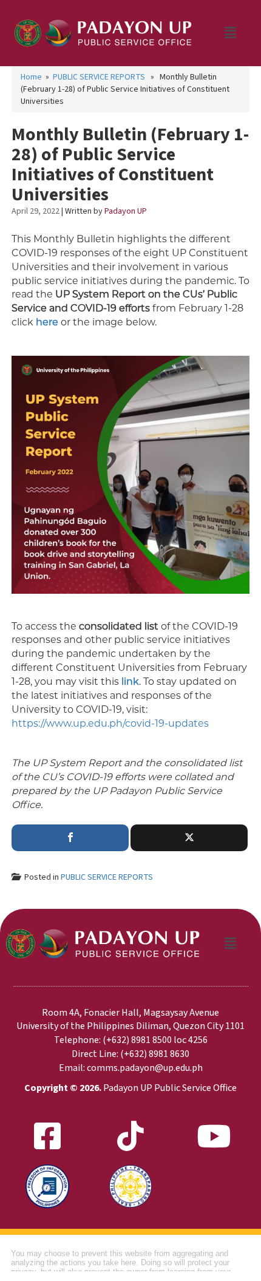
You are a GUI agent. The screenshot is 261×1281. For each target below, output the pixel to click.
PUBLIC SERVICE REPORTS (99, 77)
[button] (230, 32)
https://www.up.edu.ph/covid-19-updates (110, 723)
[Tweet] (189, 837)
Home (31, 77)
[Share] (70, 837)
